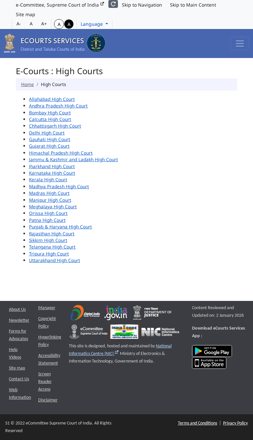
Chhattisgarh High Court (55, 126)
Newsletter (19, 320)
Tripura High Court (49, 253)
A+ (44, 23)
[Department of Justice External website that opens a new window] (152, 314)
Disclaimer (48, 400)
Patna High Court (47, 220)
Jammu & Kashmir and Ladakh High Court (73, 159)
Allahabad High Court (52, 99)
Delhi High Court (47, 133)
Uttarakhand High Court (54, 260)
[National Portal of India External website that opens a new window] (116, 314)
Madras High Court (49, 193)
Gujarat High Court (49, 146)
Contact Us (19, 379)
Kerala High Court (48, 179)
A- (18, 23)
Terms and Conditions (197, 423)
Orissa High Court (48, 213)
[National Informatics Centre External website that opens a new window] (160, 333)
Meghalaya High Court (53, 206)
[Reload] (113, 4)
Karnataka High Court (52, 173)
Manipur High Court (50, 200)
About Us (17, 310)
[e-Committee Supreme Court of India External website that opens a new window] (88, 333)
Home (27, 84)
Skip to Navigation (142, 5)
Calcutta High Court (50, 119)
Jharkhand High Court (52, 166)
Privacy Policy (235, 423)
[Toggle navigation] (240, 43)
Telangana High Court (52, 247)
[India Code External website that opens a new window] (124, 333)
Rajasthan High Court (51, 233)
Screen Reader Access (45, 382)
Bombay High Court (50, 112)
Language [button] (92, 24)
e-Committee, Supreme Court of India (58, 5)
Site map (25, 14)
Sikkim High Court (48, 240)
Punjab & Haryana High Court (60, 226)
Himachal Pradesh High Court (61, 153)
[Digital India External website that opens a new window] (85, 314)
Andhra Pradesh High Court (58, 106)
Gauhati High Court (49, 139)
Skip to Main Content (193, 5)
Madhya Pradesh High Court (59, 186)
